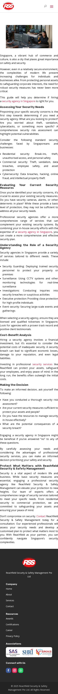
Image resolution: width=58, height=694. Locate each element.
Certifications (12, 624)
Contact (41, 516)
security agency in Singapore (19, 101)
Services (10, 600)
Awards (9, 618)
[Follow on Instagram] (14, 670)
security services (42, 364)
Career (9, 630)
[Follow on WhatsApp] (20, 670)
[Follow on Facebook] (8, 670)
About (9, 594)
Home (9, 588)
